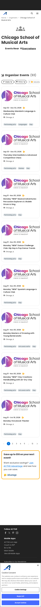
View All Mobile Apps (12, 553)
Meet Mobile (9, 551)
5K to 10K (7, 548)
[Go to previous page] (4, 443)
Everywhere (29, 48)
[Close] (37, 565)
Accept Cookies (20, 603)
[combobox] (7, 82)
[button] (21, 82)
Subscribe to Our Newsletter (15, 562)
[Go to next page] (37, 443)
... (28, 443)
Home (3, 18)
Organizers (13, 18)
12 (32, 443)
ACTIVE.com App (10, 542)
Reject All (20, 596)
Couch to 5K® (9, 545)
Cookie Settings (20, 590)
